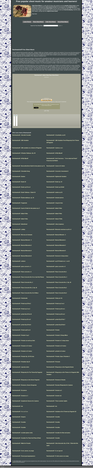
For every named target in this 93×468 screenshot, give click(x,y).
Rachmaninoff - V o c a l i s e (20, 411)
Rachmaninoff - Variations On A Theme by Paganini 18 (61, 411)
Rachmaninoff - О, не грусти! (54, 450)
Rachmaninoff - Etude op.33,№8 (55, 187)
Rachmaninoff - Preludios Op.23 (21, 361)
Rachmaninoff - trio (17, 406)
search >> (60, 25)
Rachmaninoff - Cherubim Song (21, 171)
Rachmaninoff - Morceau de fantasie (22, 234)
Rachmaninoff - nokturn (18, 261)
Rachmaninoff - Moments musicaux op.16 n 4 (58, 229)
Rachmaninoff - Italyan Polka (54, 218)
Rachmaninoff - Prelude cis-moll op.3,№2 (23, 340)
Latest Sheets (27, 21)
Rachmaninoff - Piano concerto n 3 (21, 271)
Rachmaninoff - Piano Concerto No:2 (56, 293)
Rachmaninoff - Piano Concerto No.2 (56, 287)
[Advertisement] (46, 38)
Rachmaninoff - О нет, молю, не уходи (23, 450)
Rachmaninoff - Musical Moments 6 (22, 256)
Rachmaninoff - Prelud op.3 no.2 (55, 303)
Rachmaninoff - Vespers (19, 416)
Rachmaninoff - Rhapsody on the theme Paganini (25, 379)
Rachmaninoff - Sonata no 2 (54, 390)
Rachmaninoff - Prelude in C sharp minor (57, 340)
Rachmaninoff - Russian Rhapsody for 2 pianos (59, 385)
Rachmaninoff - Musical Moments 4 (22, 250)
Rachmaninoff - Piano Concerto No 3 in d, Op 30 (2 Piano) (28, 277)
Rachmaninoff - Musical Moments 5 (56, 250)
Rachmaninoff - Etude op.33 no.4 (21, 187)
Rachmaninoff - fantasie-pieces (55, 197)
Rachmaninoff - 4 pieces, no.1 (54, 147)
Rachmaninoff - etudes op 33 (54, 192)
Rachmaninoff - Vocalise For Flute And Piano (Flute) (26, 438)
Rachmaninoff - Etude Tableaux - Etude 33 (23, 192)
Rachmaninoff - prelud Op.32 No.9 (55, 324)
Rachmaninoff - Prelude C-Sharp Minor (57, 335)
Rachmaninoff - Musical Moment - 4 (22, 240)
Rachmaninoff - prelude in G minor (55, 351)
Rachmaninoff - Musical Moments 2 (22, 245)
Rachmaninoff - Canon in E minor (55, 166)
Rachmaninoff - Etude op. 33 (54, 181)
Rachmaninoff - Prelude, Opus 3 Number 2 (58, 356)
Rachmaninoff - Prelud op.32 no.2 (55, 314)
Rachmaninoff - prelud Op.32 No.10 (22, 314)
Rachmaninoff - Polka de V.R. (54, 298)
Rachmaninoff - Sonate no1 (54, 395)
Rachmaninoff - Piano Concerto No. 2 (56, 277)
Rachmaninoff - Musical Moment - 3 (56, 234)
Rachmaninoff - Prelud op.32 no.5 (21, 319)
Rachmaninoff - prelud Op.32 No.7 (55, 319)
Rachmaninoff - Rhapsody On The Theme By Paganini (27, 372)
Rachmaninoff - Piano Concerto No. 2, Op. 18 (58, 282)
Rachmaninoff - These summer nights (56, 401)
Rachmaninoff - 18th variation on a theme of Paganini (26, 147)
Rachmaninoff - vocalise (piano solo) (22, 432)
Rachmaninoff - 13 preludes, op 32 (55, 135)
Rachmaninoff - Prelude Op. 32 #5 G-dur (23, 356)
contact (13, 462)
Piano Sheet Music (38, 21)
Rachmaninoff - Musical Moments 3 (56, 245)
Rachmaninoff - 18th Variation (20, 140)
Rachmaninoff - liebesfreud (19, 224)
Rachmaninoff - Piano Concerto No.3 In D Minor (25, 293)
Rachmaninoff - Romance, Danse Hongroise (24, 385)
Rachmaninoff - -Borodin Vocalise (21, 135)
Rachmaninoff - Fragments (19, 203)
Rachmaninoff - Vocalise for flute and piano (58, 432)
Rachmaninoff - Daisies (18, 176)
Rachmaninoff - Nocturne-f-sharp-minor (57, 256)
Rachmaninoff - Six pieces (19, 390)
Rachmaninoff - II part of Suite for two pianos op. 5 (26, 208)
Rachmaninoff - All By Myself (54, 153)
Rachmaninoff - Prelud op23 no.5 (21, 330)
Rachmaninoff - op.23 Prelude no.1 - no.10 (58, 261)
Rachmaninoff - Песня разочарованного (23, 456)
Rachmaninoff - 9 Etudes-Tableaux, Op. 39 (23, 153)
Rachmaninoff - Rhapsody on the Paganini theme (60, 367)
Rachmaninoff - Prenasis (53, 361)
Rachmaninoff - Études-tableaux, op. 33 (23, 197)
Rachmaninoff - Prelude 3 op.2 (20, 335)
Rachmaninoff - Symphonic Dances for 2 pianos (25, 401)
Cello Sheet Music (51, 21)
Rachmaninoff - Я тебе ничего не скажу (57, 456)
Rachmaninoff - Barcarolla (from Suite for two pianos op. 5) (28, 166)
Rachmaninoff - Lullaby (18, 229)
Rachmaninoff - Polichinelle (19, 298)
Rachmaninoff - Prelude (53, 330)
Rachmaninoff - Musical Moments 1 (56, 240)
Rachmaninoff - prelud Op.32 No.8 (21, 324)
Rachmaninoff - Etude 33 (19, 181)
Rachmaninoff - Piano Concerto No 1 (56, 271)
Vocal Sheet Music (63, 21)
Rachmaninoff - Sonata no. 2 (20, 395)
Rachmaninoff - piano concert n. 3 (21, 266)
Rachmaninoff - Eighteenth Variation (56, 176)
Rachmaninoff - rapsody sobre (20, 367)
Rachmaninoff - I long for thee (54, 203)
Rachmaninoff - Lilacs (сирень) (55, 224)
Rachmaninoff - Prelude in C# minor (22, 345)
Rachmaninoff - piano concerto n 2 (56, 266)
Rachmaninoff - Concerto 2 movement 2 (57, 171)
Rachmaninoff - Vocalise (53, 416)
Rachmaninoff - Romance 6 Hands (55, 379)
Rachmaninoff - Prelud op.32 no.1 (55, 308)
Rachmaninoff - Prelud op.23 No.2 (21, 303)
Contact (2, 466)
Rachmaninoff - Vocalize (53, 438)
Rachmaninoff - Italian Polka (54, 208)
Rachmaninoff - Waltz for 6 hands (21, 443)
